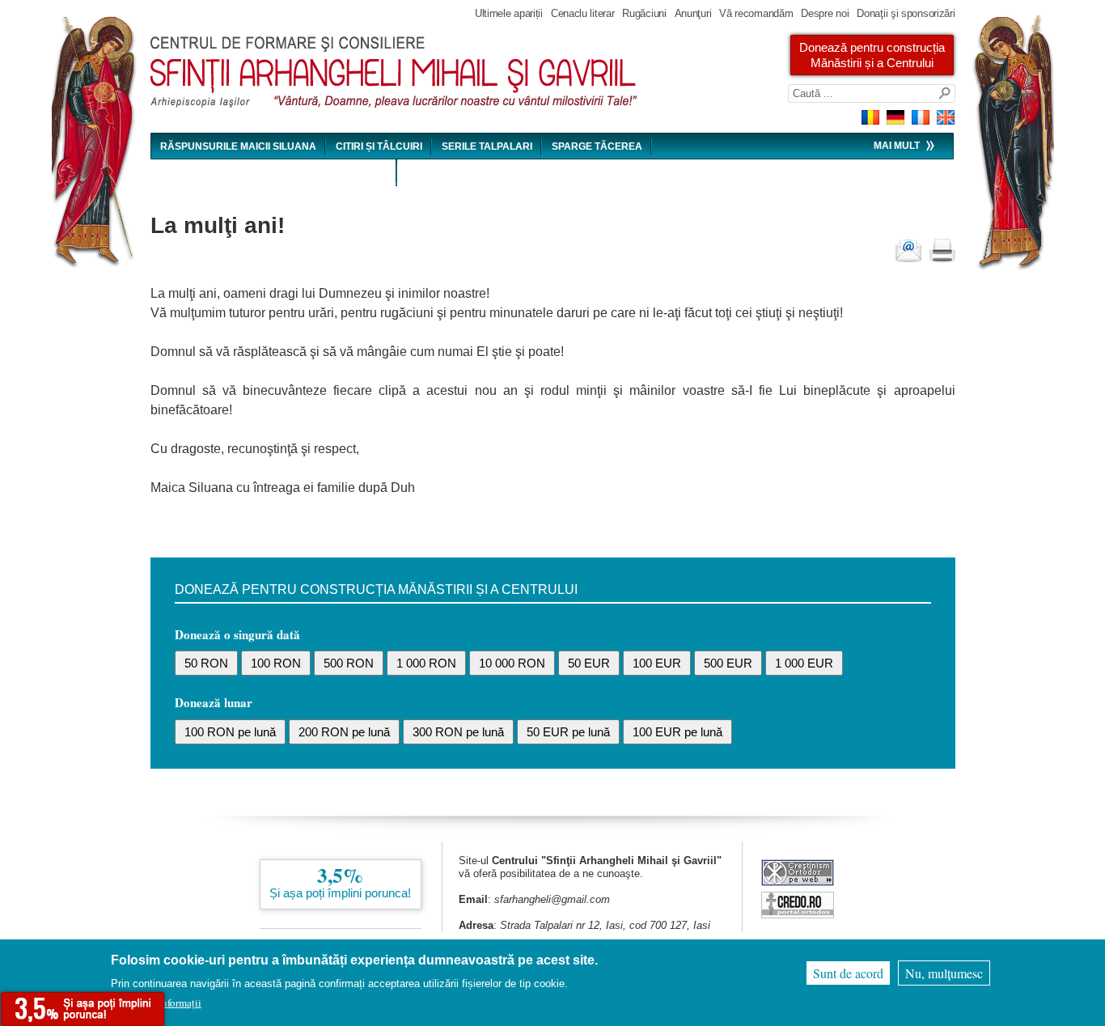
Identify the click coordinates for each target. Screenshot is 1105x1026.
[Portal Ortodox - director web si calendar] (797, 914)
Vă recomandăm (756, 13)
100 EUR (657, 663)
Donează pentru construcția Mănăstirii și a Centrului (872, 55)
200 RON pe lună (344, 732)
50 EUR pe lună (568, 732)
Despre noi (825, 13)
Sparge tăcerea (597, 146)
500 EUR (728, 663)
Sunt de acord (848, 973)
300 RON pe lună (458, 732)
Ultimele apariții (509, 13)
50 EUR (589, 663)
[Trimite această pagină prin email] (908, 251)
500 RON (349, 663)
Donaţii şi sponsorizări (906, 13)
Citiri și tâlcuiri (379, 146)
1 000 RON (426, 663)
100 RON (276, 663)
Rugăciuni (644, 13)
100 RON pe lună (230, 732)
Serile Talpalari (487, 146)
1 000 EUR (804, 663)
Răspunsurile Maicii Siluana (238, 146)
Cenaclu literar (583, 13)
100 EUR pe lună (677, 732)
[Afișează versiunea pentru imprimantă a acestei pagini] (942, 251)
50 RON (206, 663)
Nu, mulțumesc (944, 973)
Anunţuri (693, 13)
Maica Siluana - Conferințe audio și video (273, 173)
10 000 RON (512, 663)
